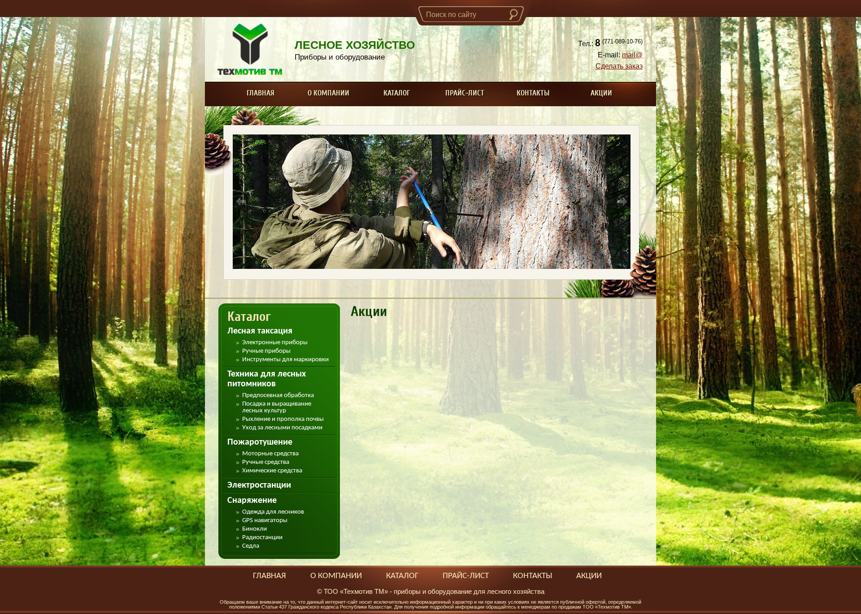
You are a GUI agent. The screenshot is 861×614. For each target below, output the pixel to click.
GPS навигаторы (264, 520)
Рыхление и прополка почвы (283, 419)
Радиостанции (262, 537)
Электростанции (259, 485)
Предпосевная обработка (278, 395)
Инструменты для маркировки (285, 359)
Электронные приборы (275, 342)
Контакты (533, 93)
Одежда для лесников (273, 512)
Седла (250, 546)
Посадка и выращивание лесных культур (276, 407)
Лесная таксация (259, 331)
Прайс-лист (464, 93)
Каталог (396, 93)
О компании (328, 93)
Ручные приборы (266, 351)
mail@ (632, 55)
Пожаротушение (259, 442)
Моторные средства (270, 453)
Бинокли (254, 529)
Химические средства (272, 470)
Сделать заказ (619, 66)
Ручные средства (265, 462)
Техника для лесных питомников (266, 379)
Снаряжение (252, 500)
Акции (601, 93)
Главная (260, 93)
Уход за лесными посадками (282, 427)
